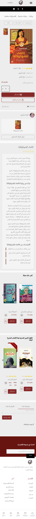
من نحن (31, 494)
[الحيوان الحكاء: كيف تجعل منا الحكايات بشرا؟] (26, 358)
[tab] (26, 406)
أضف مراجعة (7, 417)
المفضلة (25, 516)
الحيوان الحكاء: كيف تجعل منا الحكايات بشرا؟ (27, 379)
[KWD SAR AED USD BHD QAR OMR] (18, 3)
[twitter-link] (18, 8)
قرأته (8, 23)
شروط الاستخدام (9, 501)
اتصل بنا (31, 498)
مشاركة (6, 106)
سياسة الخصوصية (9, 494)
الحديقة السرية (12, 312)
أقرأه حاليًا (18, 23)
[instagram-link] (14, 8)
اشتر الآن (28, 321)
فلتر (11, 516)
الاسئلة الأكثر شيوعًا (8, 483)
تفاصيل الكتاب (26, 83)
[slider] (28, 152)
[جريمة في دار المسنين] (26, 293)
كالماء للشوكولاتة (18, 131)
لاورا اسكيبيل (21, 73)
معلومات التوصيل (9, 497)
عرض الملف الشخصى (18, 137)
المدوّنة (31, 491)
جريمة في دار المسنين (26, 312)
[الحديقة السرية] (10, 293)
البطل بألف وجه (12, 379)
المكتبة (31, 487)
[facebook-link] (22, 8)
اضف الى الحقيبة (16, 100)
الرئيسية (31, 483)
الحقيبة (18, 516)
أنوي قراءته (27, 23)
